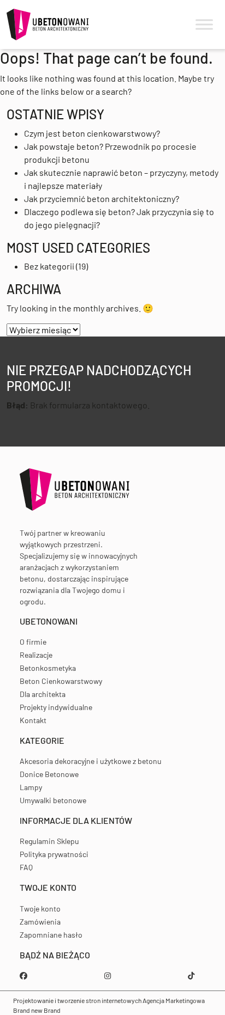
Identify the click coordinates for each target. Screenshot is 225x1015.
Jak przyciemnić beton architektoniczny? (101, 198)
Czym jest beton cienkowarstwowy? (92, 133)
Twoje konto (40, 908)
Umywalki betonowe (53, 800)
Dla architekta (43, 694)
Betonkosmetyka (48, 667)
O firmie (33, 641)
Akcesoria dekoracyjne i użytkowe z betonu (91, 761)
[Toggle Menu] (204, 25)
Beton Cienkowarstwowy (61, 681)
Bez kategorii (49, 266)
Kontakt (33, 720)
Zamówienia (40, 921)
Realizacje (36, 654)
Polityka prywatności (54, 854)
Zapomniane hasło (51, 934)
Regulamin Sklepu (49, 841)
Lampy (31, 787)
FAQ (26, 867)
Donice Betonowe (49, 774)
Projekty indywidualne (56, 707)
